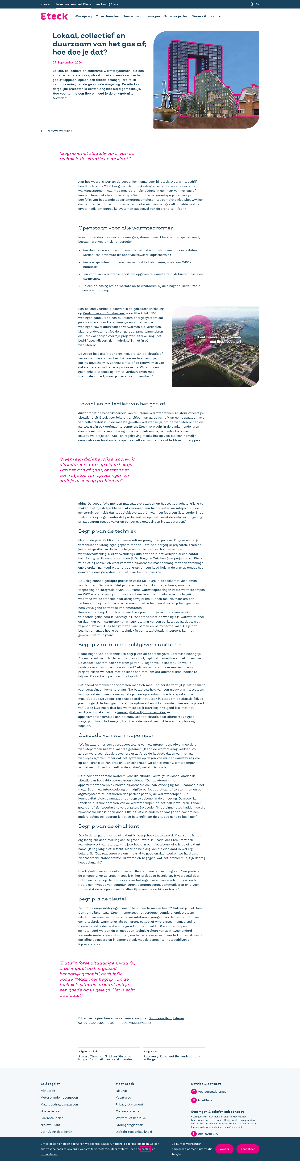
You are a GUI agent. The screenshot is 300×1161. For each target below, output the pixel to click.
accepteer (248, 1149)
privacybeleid (49, 1154)
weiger (224, 1149)
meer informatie (201, 1149)
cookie (145, 1149)
